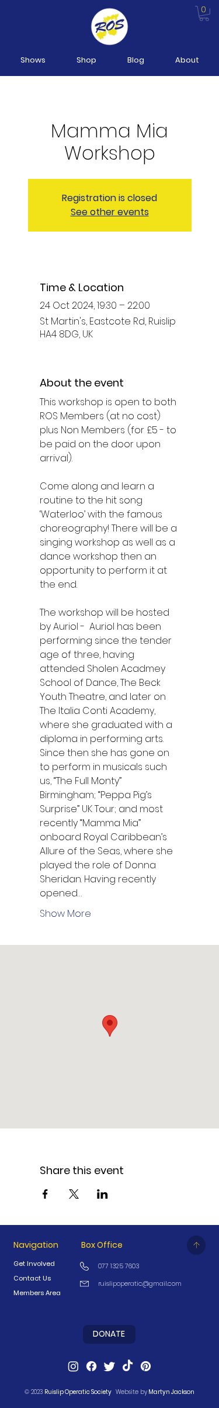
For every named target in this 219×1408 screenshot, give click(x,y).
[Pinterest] (145, 1366)
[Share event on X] (73, 1194)
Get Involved (34, 1263)
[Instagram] (73, 1366)
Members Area (37, 1292)
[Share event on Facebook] (45, 1194)
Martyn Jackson (171, 1392)
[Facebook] (91, 1366)
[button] (33, 60)
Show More (65, 913)
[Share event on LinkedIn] (102, 1194)
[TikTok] (127, 1366)
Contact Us (32, 1278)
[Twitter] (109, 1366)
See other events (110, 212)
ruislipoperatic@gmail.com (140, 1283)
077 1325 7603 (118, 1266)
